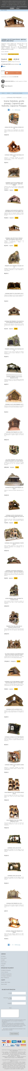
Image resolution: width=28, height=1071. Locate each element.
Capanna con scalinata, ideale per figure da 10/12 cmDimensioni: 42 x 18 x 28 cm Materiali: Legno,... (14, 685)
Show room (3, 961)
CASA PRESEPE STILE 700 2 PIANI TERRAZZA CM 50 (14, 821)
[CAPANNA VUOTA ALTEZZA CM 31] (14, 700)
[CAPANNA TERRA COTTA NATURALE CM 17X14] (14, 146)
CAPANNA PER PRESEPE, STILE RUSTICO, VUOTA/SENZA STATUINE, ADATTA (14, 322)
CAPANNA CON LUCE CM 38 (14, 875)
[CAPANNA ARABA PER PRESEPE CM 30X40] (14, 922)
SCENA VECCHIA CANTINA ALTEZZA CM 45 (14, 128)
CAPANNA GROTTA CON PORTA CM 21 (14, 293)
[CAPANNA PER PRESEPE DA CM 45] (14, 423)
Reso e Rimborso (5, 977)
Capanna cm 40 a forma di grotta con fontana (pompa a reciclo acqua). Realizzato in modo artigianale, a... (14, 352)
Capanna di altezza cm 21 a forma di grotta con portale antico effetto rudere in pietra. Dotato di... (14, 296)
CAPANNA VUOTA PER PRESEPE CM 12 (14, 404)
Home (3, 93)
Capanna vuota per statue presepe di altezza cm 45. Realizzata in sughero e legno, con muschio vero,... (14, 434)
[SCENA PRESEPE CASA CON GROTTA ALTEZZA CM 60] (14, 589)
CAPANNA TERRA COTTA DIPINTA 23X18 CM (14, 765)
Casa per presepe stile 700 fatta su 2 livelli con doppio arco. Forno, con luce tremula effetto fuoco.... (14, 796)
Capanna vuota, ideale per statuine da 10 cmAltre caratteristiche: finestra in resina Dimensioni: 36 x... (14, 325)
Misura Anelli (4, 984)
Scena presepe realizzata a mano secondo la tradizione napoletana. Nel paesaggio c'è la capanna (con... (14, 546)
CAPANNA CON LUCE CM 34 (14, 848)
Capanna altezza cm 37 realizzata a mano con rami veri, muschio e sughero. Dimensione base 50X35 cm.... (14, 739)
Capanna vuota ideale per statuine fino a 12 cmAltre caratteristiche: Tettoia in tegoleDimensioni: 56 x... (14, 241)
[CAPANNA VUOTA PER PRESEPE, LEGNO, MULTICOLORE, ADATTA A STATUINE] (14, 671)
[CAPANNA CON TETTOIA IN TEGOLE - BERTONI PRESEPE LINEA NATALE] (14, 227)
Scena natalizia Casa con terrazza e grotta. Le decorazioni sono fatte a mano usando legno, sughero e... (14, 602)
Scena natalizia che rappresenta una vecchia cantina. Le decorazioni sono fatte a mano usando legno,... (14, 130)
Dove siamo (4, 958)
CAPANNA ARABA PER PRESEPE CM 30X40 (14, 931)
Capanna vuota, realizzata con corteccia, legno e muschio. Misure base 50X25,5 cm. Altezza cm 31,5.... (14, 711)
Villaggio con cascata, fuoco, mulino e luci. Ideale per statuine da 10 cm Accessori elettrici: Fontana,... (14, 463)
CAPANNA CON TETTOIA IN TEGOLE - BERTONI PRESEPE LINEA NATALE (14, 238)
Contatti (3, 960)
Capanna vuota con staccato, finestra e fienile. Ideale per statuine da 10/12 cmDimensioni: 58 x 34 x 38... (14, 214)
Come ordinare (4, 972)
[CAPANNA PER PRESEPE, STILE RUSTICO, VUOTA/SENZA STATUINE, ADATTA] (14, 310)
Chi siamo (3, 956)
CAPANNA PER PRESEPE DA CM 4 (14, 903)
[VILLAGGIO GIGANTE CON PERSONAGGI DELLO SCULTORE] (14, 643)
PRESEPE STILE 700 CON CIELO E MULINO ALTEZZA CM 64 (14, 626)
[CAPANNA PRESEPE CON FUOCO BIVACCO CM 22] (14, 368)
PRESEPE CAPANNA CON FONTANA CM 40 (14, 349)
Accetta (12, 8)
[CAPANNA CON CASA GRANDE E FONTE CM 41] (14, 534)
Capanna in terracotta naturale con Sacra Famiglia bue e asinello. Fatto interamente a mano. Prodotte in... (14, 158)
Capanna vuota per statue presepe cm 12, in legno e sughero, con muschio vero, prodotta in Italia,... (14, 406)
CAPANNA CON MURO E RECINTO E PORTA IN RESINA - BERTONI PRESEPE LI (14, 571)
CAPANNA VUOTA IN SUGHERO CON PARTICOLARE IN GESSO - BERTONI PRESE (14, 184)
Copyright (3, 963)
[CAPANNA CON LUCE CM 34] (14, 839)
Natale (8, 93)
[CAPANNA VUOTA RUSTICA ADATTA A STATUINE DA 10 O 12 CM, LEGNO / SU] (14, 200)
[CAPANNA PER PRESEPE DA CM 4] (14, 894)
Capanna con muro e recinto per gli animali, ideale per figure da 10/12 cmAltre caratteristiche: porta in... (14, 574)
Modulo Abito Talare (5, 982)
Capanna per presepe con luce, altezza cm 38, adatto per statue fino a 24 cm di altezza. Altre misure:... (14, 878)
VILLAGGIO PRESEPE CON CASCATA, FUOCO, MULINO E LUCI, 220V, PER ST (14, 460)
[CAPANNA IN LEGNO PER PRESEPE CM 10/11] (14, 479)
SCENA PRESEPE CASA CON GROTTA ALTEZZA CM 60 (14, 599)
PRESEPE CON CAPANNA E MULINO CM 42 (14, 266)
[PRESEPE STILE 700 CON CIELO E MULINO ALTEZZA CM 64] (14, 617)
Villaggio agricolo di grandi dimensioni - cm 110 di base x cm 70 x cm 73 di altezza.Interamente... (14, 657)
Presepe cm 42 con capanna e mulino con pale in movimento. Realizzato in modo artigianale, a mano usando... (14, 269)
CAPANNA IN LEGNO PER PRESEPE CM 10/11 (14, 488)
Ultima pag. (17, 110)
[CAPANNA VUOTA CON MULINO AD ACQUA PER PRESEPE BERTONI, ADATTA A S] (14, 504)
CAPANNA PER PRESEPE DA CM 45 (14, 432)
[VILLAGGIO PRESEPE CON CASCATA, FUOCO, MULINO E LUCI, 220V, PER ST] (14, 449)
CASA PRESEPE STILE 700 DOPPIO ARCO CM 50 (14, 793)
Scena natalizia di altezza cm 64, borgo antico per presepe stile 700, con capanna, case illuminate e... (14, 629)
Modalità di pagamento (6, 974)
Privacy (2, 965)
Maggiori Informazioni (22, 6)
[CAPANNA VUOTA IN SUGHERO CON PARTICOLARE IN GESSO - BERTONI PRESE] (14, 172)
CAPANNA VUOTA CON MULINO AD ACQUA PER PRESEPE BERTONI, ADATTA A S (14, 516)
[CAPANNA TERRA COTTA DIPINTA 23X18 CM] (14, 756)
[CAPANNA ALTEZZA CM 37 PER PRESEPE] (14, 728)
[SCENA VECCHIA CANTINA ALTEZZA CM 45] (14, 118)
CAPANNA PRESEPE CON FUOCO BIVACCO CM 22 (14, 377)
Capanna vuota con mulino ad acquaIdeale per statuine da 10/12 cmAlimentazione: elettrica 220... (14, 520)
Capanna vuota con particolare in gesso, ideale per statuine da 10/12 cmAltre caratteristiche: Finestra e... (14, 187)
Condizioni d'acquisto (6, 970)
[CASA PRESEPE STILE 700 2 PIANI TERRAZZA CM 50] (14, 811)
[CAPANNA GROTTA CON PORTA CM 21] (14, 285)
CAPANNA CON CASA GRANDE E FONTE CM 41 (14, 543)
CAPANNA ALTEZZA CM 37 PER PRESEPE (14, 737)
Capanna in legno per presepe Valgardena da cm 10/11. (14, 491)
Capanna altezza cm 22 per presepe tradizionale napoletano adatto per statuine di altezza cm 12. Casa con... (14, 380)
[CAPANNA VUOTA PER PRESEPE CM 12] (14, 395)
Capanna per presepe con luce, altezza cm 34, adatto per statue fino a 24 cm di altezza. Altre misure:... (14, 850)
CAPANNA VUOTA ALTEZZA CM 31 (14, 709)
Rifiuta (17, 8)
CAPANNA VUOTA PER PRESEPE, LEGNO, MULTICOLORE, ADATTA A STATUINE (14, 682)
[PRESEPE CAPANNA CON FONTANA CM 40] (14, 340)
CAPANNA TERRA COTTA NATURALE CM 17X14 (14, 155)
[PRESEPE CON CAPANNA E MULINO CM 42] (14, 257)
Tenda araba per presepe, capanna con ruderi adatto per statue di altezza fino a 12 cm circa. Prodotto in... (14, 934)
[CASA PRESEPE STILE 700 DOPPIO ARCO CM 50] (14, 783)
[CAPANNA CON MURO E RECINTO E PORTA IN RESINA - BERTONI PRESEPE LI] (14, 560)
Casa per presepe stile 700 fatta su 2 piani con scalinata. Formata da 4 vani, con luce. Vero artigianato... (14, 823)
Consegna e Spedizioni (6, 975)
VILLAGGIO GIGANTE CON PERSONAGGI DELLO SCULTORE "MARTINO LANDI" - (14, 654)
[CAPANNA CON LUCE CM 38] (14, 867)
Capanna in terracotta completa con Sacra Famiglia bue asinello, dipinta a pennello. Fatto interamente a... (14, 768)
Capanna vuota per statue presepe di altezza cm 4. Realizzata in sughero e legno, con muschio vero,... (14, 905)
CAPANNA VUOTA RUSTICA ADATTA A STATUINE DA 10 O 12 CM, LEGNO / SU (14, 211)
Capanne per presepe (17, 93)
